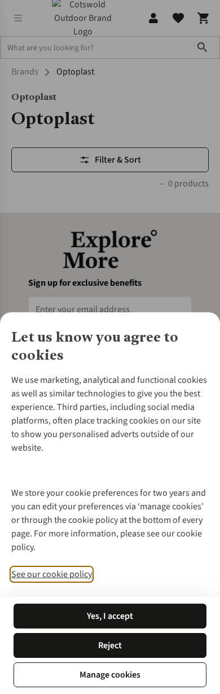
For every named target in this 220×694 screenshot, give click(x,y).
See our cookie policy (51, 574)
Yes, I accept (110, 616)
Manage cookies (110, 675)
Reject (110, 645)
